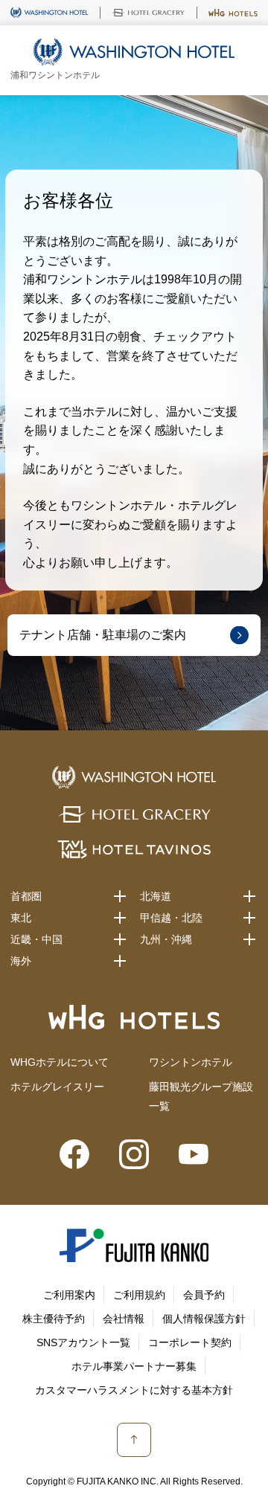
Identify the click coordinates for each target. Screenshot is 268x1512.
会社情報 (123, 1319)
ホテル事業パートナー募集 (134, 1366)
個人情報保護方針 (204, 1319)
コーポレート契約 (190, 1342)
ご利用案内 (69, 1295)
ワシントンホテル (190, 1062)
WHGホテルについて (59, 1062)
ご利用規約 (139, 1295)
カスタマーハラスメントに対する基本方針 (134, 1390)
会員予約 (204, 1295)
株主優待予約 (53, 1319)
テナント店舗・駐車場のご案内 (102, 634)
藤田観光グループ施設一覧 (201, 1096)
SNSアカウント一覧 (83, 1342)
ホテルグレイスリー (57, 1087)
